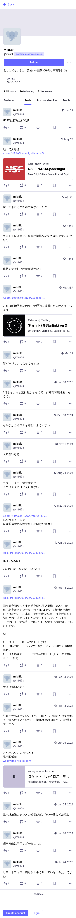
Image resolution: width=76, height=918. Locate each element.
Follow (34, 62)
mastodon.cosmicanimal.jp (29, 54)
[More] (71, 127)
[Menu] (69, 62)
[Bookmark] (54, 127)
